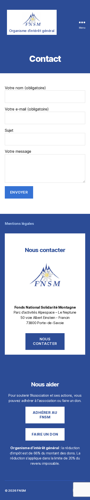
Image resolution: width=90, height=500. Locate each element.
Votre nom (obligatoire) (25, 87)
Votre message (18, 151)
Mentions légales (19, 223)
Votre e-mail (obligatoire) (27, 109)
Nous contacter (45, 341)
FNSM (21, 490)
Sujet (9, 130)
